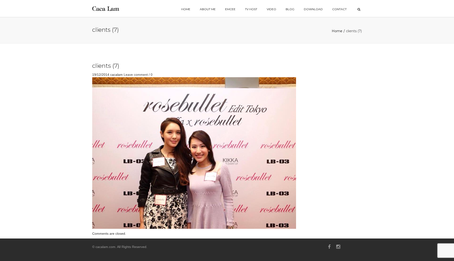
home (185, 9)
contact (339, 9)
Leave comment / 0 (138, 74)
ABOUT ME (208, 9)
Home (337, 31)
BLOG (290, 9)
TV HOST (251, 9)
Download (313, 9)
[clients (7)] (194, 153)
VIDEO (271, 9)
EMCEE (230, 9)
